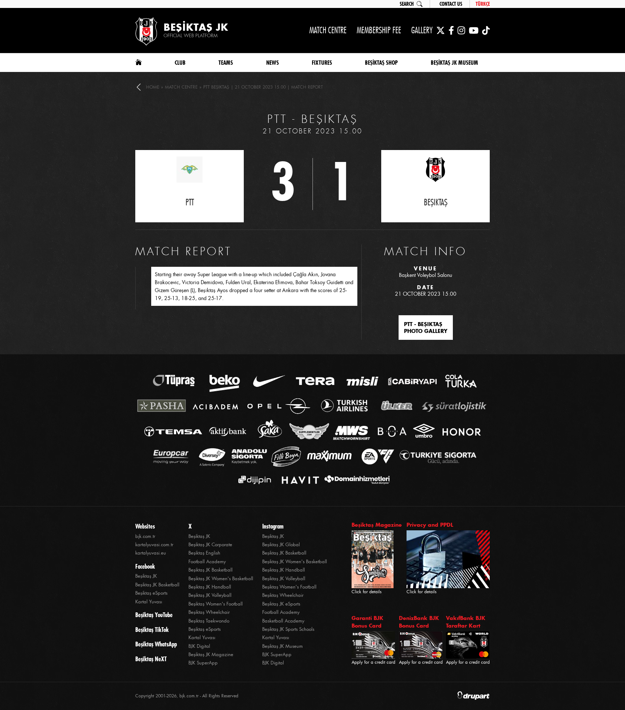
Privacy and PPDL (430, 524)
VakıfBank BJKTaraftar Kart (465, 622)
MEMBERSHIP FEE (379, 30)
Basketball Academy (283, 621)
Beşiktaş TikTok (152, 630)
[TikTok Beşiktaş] (486, 30)
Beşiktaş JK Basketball (157, 585)
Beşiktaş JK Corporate (210, 545)
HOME (152, 87)
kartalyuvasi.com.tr (154, 545)
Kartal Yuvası (148, 602)
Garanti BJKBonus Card (367, 622)
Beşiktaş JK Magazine (210, 654)
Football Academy (207, 562)
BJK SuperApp (203, 663)
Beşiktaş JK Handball (209, 587)
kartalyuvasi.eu (150, 553)
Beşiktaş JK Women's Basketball (220, 579)
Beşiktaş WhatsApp (156, 644)
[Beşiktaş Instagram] (461, 30)
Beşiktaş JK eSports (281, 604)
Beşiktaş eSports (151, 593)
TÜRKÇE (483, 4)
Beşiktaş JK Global (281, 545)
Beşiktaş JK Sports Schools (288, 629)
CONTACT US (450, 4)
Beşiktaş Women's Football (215, 604)
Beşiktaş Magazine (377, 524)
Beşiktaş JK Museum (282, 646)
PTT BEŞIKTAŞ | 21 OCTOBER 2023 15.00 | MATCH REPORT (263, 87)
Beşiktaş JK (146, 576)
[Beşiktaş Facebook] (451, 30)
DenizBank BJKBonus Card (419, 622)
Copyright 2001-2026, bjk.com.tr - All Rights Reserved (186, 696)
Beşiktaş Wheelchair (209, 612)
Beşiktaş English (204, 553)
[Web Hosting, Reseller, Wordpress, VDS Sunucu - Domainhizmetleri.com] (355, 480)
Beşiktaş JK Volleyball (209, 595)
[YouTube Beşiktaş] (474, 30)
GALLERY (422, 30)
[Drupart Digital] (473, 696)
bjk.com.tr (145, 536)
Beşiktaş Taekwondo (208, 621)
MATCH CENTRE (327, 30)
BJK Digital (199, 646)
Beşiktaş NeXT (151, 659)
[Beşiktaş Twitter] (440, 30)
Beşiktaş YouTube (154, 615)
